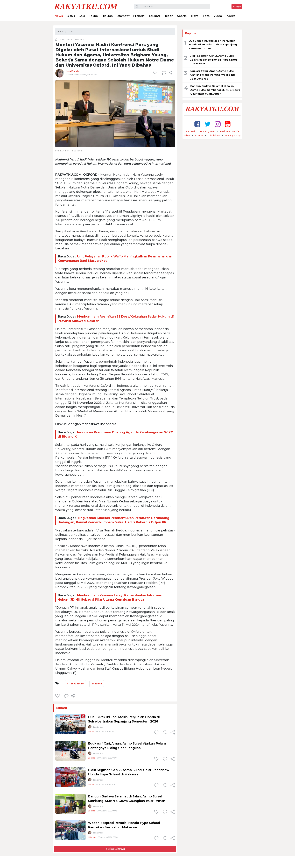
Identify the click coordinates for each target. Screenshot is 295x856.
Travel (194, 16)
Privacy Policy (233, 135)
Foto (206, 16)
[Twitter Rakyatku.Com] (207, 124)
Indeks (230, 16)
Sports (182, 16)
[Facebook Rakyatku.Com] (197, 124)
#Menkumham (75, 683)
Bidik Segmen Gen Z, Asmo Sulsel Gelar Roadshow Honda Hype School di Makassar (214, 59)
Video (218, 16)
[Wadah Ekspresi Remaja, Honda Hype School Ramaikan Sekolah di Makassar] (70, 830)
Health (168, 16)
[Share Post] (170, 72)
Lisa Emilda (72, 71)
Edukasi (154, 16)
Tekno (93, 16)
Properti (139, 16)
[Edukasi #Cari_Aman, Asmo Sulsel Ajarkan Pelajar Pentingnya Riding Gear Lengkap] (70, 750)
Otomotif (123, 16)
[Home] (86, 6)
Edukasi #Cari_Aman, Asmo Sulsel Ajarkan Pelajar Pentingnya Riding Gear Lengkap (212, 74)
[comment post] (164, 72)
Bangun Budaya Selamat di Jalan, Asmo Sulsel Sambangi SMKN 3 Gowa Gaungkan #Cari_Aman (215, 89)
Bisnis (71, 16)
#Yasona (96, 683)
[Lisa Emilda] (59, 73)
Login (238, 6)
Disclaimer (214, 135)
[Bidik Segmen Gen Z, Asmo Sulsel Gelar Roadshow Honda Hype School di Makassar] (70, 777)
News (59, 16)
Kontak (199, 135)
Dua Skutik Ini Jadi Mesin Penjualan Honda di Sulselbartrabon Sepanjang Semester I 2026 (213, 44)
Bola (82, 16)
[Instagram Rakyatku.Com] (217, 124)
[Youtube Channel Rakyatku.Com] (227, 124)
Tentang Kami (207, 131)
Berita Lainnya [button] (115, 848)
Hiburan (107, 16)
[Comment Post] (165, 732)
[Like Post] (155, 72)
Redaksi (190, 131)
